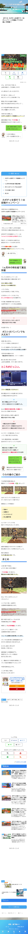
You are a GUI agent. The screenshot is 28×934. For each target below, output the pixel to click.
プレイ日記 (5, 701)
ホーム (7, 926)
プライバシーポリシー (14, 929)
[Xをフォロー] (7, 753)
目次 (12, 173)
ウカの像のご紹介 (10, 190)
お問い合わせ (20, 926)
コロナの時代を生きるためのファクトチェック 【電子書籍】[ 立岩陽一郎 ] (17, 679)
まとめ (7, 193)
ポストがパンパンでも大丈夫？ (13, 187)
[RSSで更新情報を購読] (20, 756)
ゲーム (4, 699)
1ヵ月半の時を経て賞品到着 (12, 183)
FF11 (10, 699)
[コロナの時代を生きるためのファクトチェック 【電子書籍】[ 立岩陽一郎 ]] (5, 681)
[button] (18, 77)
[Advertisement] (14, 38)
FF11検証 (15, 699)
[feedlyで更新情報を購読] (7, 756)
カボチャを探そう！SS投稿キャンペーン (15, 179)
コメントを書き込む (14, 907)
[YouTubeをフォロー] (20, 753)
